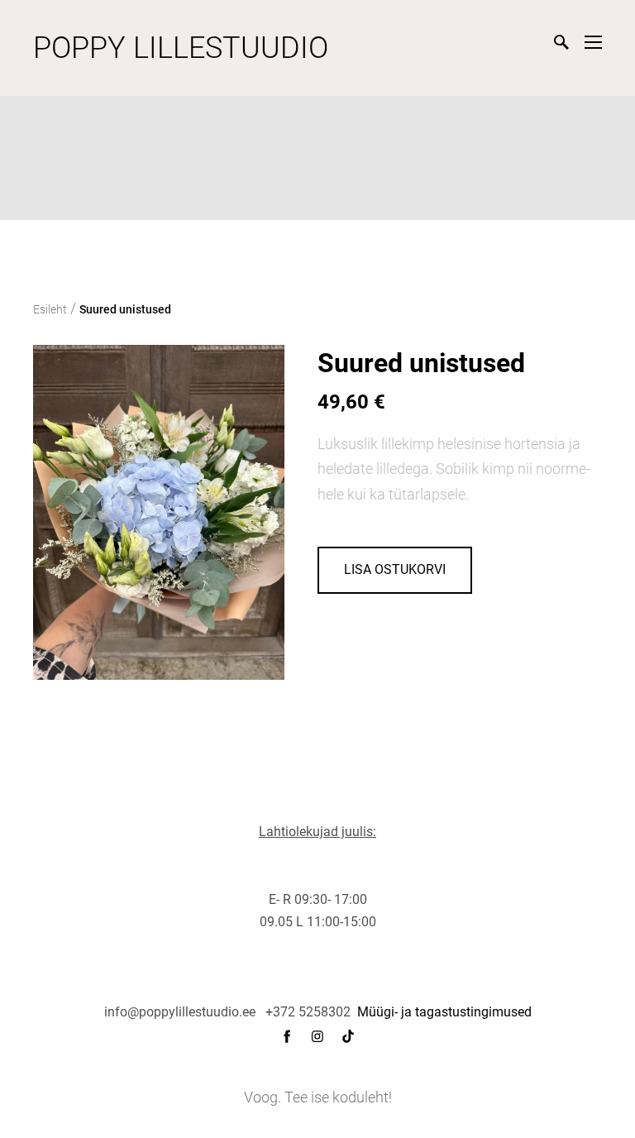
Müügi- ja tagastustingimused (444, 1012)
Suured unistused (125, 309)
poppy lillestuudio (180, 48)
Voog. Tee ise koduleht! (318, 1097)
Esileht (50, 309)
